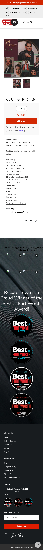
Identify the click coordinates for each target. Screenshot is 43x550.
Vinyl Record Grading (12, 452)
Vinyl (13, 208)
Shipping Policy (10, 466)
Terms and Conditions (12, 477)
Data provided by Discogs (16, 203)
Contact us (8, 444)
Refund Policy (9, 470)
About (6, 437)
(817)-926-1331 (32, 8)
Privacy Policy (9, 474)
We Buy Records (15, 8)
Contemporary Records (20, 212)
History (6, 448)
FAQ (5, 463)
